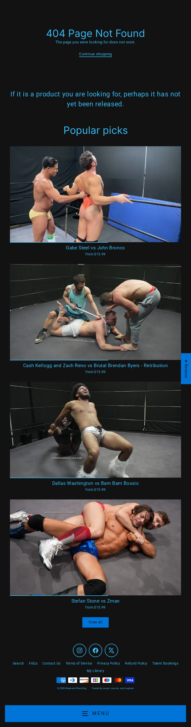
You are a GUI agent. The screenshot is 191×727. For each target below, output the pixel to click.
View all (95, 622)
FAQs (33, 663)
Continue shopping (95, 54)
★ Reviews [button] (186, 368)
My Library (95, 671)
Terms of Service (79, 663)
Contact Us (52, 663)
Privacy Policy (108, 663)
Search (18, 663)
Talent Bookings (165, 663)
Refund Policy (136, 663)
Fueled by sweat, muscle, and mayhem (113, 688)
